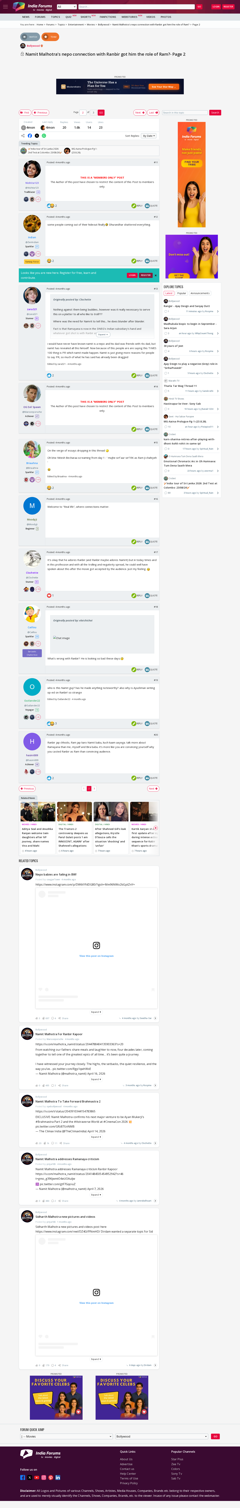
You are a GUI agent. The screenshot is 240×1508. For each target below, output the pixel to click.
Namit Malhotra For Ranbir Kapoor (59, 1034)
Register (228, 6)
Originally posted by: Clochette (72, 299)
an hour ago (185, 333)
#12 (156, 216)
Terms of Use (129, 1478)
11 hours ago (192, 390)
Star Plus (177, 1459)
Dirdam (147, 1365)
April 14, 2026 (96, 1131)
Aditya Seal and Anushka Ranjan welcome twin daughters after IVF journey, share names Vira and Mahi (37, 837)
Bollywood (33, 45)
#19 (156, 680)
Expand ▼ (96, 1012)
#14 (156, 386)
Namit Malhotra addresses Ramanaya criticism (67, 1159)
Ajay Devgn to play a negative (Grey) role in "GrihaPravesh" (191, 366)
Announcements (200, 293)
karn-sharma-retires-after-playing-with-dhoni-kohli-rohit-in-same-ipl (189, 441)
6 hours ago (195, 351)
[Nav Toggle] (5, 7)
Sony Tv (176, 1474)
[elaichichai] (23, 127)
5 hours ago (194, 373)
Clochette (146, 1143)
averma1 (208, 470)
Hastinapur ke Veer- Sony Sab (182, 403)
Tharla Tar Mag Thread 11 (180, 385)
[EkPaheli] (43, 127)
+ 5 (38, 199)
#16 (156, 498)
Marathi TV (174, 380)
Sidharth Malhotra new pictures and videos (65, 1217)
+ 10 (38, 589)
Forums (40, 17)
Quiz (69, 17)
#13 (156, 288)
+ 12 (38, 423)
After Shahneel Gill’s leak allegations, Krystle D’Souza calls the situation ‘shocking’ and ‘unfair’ (110, 837)
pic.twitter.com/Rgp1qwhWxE (72, 1069)
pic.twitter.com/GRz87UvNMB (55, 1126)
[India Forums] (32, 7)
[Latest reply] (155, 1018)
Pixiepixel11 (207, 426)
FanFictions (108, 17)
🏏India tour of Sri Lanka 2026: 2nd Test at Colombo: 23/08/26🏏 (190, 485)
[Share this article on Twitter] (36, 135)
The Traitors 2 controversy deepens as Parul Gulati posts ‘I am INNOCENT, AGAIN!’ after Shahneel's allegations (74, 837)
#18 (156, 606)
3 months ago (133, 1085)
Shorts (86, 17)
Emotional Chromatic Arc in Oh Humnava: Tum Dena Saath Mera (190, 463)
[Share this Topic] (22, 135)
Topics (55, 17)
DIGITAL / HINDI (66, 824)
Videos (150, 17)
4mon (30, 127)
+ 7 (38, 325)
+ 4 (38, 254)
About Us (126, 1459)
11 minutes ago (194, 311)
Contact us (127, 1469)
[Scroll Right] (156, 151)
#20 (156, 734)
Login (216, 6)
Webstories (129, 17)
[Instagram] (43, 1477)
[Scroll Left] (22, 151)
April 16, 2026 (96, 1074)
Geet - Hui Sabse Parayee (181, 416)
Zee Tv (175, 1464)
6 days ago (134, 1365)
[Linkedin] (57, 1477)
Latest (169, 293)
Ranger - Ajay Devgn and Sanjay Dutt (187, 306)
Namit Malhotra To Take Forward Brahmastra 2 (67, 1101)
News (25, 17)
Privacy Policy (129, 1483)
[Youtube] (36, 1477)
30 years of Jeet (173, 346)
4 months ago (129, 1018)
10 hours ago (191, 408)
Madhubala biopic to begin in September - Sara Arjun (190, 326)
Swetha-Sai (145, 1018)
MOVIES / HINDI (29, 824)
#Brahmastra (44, 1122)
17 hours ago (189, 448)
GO (199, 6)
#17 (156, 552)
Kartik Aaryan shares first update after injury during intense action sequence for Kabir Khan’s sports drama (147, 837)
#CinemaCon (112, 1122)
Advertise (126, 1464)
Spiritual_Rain (206, 448)
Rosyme (147, 1085)
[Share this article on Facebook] (29, 135)
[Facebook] (22, 1477)
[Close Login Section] (155, 275)
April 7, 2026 (95, 1189)
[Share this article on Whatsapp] (43, 135)
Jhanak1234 (207, 408)
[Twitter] (29, 1477)
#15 (156, 442)
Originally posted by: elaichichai (72, 620)
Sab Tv (175, 1478)
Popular (181, 293)
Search (215, 112)
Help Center (128, 1474)
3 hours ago (190, 492)
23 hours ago (194, 470)
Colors (175, 1469)
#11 (156, 162)
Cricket (172, 434)
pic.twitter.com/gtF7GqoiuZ (58, 1184)
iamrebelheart (144, 1200)
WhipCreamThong (204, 333)
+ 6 (38, 717)
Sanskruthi (207, 390)
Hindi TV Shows (176, 398)
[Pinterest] (50, 1477)
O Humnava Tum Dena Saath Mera (186, 456)
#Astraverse (82, 1122)
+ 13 (38, 771)
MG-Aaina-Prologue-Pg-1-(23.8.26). (185, 421)
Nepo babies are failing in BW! (55, 874)
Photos (166, 17)
